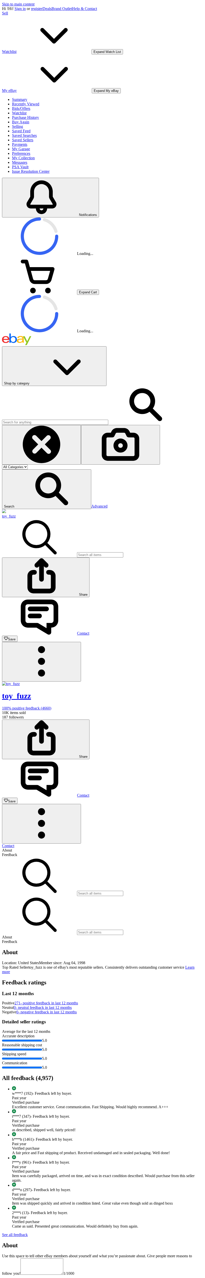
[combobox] (55, 422)
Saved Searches (24, 135)
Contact (8, 846)
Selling (17, 126)
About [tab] (7, 850)
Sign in (20, 8)
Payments (19, 144)
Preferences (21, 153)
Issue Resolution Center (31, 171)
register (36, 8)
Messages (19, 162)
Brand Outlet (62, 8)
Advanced (99, 506)
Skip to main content (18, 4)
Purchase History (25, 117)
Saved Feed (21, 131)
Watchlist (19, 113)
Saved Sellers (22, 140)
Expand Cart (88, 292)
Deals (47, 8)
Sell (5, 13)
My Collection (23, 158)
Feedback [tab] (9, 855)
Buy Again (20, 122)
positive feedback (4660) (26, 708)
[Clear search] (41, 445)
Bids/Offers (21, 108)
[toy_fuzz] (4, 512)
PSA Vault (20, 167)
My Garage (21, 149)
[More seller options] (41, 662)
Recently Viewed (25, 104)
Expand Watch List (107, 52)
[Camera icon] (120, 445)
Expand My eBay (106, 91)
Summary (19, 99)
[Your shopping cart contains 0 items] (39, 292)
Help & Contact (84, 8)
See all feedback (15, 1235)
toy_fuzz (9, 516)
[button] (46, 489)
